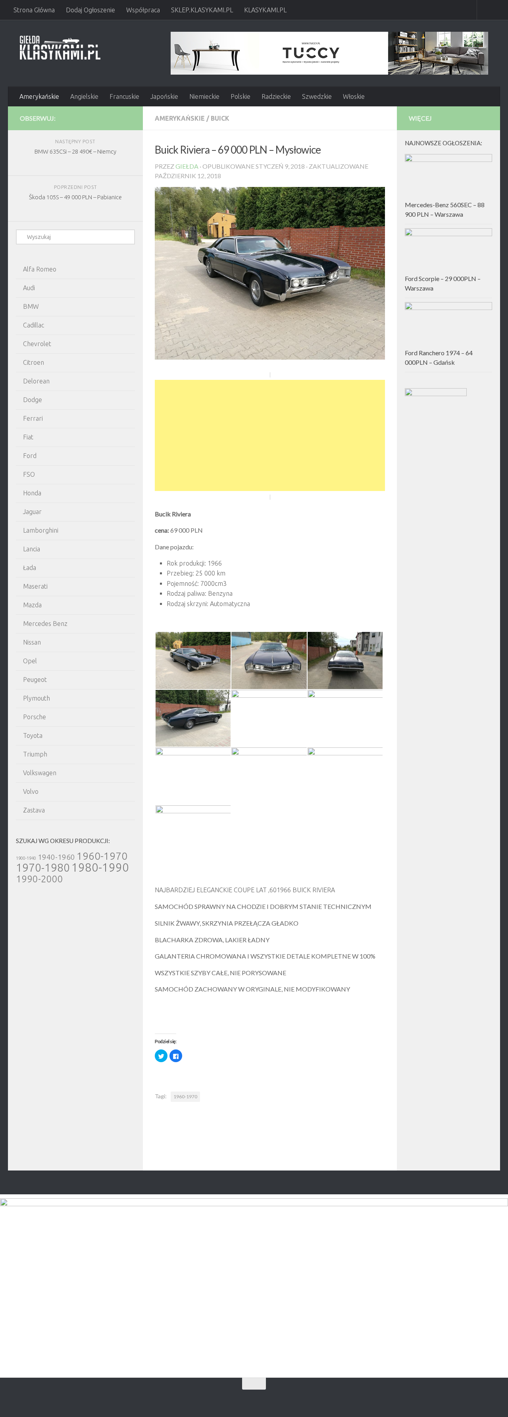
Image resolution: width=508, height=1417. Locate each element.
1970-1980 (43, 867)
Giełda (186, 166)
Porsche (34, 716)
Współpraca (143, 9)
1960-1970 (185, 1096)
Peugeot (35, 679)
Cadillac (33, 325)
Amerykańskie (39, 96)
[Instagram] (126, 118)
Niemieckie (204, 96)
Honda (32, 493)
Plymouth (36, 698)
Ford (30, 455)
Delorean (36, 381)
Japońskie (164, 96)
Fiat (28, 437)
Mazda (32, 604)
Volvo (30, 791)
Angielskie (84, 96)
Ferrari (33, 418)
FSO (29, 474)
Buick (220, 118)
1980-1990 (100, 867)
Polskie (240, 96)
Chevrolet (37, 343)
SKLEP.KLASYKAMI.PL (202, 9)
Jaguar (32, 511)
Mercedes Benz (45, 623)
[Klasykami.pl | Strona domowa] (60, 48)
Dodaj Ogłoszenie (90, 9)
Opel (30, 660)
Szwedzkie (317, 96)
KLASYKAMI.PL (265, 9)
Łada (29, 567)
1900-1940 (26, 858)
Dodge (32, 399)
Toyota (32, 735)
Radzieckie (276, 96)
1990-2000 (39, 878)
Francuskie (124, 96)
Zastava (34, 810)
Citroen (33, 362)
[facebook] (113, 118)
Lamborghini (40, 530)
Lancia (31, 549)
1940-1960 (56, 857)
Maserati (35, 586)
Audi (29, 287)
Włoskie (354, 96)
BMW (31, 306)
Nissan (32, 642)
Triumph (35, 754)
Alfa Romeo (39, 269)
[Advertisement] (270, 435)
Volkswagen (39, 772)
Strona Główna (34, 9)
